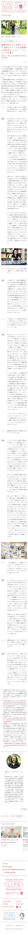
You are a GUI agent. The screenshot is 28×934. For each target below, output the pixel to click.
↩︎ (7, 698)
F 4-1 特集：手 (4, 846)
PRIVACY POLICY (9, 925)
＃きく (25, 62)
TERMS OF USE (19, 925)
